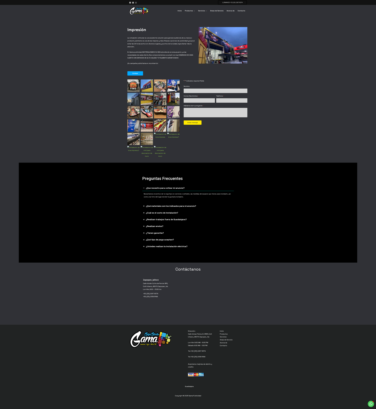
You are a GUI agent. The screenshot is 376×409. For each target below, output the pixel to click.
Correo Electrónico (191, 96)
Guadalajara (189, 386)
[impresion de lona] (147, 99)
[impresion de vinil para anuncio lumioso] (160, 112)
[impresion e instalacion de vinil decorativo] (147, 139)
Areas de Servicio (217, 11)
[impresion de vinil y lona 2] (133, 139)
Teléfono (220, 96)
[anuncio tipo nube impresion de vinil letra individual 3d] (133, 85)
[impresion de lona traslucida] (133, 99)
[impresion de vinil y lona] (160, 125)
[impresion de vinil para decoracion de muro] (173, 112)
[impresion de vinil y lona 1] (173, 125)
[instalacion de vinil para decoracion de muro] (147, 152)
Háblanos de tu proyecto (193, 106)
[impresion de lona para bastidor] (147, 85)
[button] (232, 2)
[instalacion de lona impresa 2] (133, 149)
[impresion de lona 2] (160, 99)
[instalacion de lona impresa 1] (173, 135)
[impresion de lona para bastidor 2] (160, 85)
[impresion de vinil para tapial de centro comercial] (147, 125)
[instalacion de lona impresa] (160, 135)
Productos (189, 11)
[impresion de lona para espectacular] (173, 85)
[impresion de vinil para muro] (133, 125)
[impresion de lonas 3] (173, 99)
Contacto (241, 11)
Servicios (201, 11)
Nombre (187, 86)
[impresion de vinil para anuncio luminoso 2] (147, 112)
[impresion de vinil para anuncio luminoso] (133, 112)
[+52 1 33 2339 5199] (136, 3)
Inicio (180, 11)
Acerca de (231, 11)
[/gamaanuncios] (130, 3)
